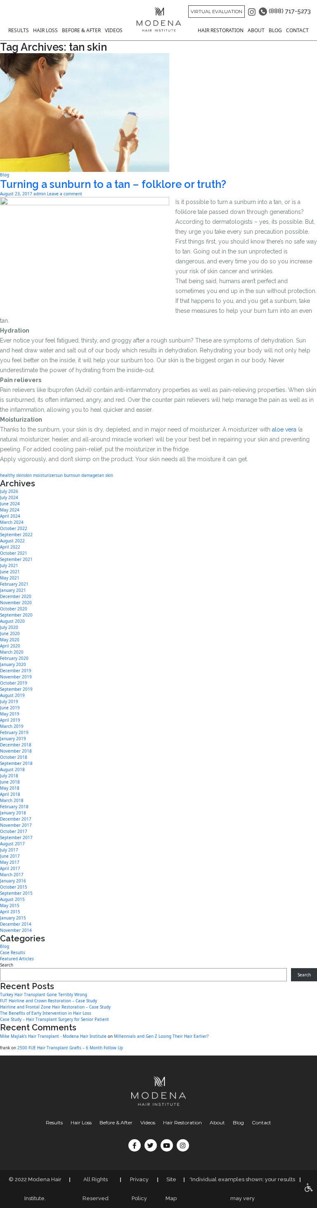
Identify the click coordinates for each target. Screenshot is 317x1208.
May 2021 (9, 578)
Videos (114, 30)
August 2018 (12, 769)
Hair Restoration (221, 30)
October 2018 (13, 757)
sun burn (64, 475)
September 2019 (16, 689)
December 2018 (15, 745)
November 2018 (16, 751)
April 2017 (10, 868)
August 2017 (12, 844)
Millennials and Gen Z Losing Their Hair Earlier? (161, 1036)
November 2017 (16, 825)
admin (39, 194)
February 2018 (14, 806)
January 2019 (13, 738)
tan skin (105, 475)
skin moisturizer (40, 475)
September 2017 (16, 837)
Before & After (81, 30)
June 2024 (10, 504)
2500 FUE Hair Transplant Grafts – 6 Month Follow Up (70, 1048)
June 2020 (10, 633)
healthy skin (12, 475)
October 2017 (13, 831)
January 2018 (13, 813)
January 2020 (13, 664)
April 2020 (10, 646)
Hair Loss (45, 30)
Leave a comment (64, 194)
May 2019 (9, 714)
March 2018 (12, 800)
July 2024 (9, 497)
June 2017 (10, 856)
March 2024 (12, 522)
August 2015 (12, 899)
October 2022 (13, 528)
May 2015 (9, 905)
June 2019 (10, 708)
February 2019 (14, 732)
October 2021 (13, 553)
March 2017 (12, 874)
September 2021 (16, 559)
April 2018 (10, 794)
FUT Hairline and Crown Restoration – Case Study (48, 1001)
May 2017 (9, 862)
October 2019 (13, 683)
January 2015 (13, 918)
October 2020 (13, 609)
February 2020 (14, 658)
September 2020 (16, 615)
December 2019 (15, 670)
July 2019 (9, 701)
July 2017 (9, 850)
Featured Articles (17, 959)
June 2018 (10, 782)
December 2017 (15, 819)
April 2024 (10, 516)
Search (6, 965)
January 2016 (13, 881)
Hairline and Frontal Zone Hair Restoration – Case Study (55, 1007)
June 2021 (10, 572)
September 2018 (16, 763)
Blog (275, 30)
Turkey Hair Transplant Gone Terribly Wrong (43, 994)
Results (18, 30)
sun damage (85, 475)
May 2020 (9, 640)
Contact (297, 30)
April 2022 (10, 547)
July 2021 (9, 565)
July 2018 (9, 776)
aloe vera (284, 429)
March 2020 (12, 652)
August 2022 (12, 541)
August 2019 (12, 695)
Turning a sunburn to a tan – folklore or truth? (113, 184)
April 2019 (10, 720)
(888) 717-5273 (289, 11)
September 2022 (16, 534)
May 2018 (9, 788)
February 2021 (14, 584)
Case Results (12, 952)
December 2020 (15, 596)
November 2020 (16, 602)
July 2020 (9, 627)
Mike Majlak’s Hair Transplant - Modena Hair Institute (53, 1036)
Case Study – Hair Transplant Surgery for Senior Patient (54, 1019)
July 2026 (9, 491)
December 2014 (15, 924)
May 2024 (9, 510)
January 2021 (13, 590)
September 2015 (16, 893)
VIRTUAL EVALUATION (216, 11)
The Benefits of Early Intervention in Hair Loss (45, 1013)
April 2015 (10, 912)
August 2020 (12, 621)
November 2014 (16, 930)
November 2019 (16, 677)
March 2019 (12, 726)
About (256, 30)
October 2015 (13, 887)
